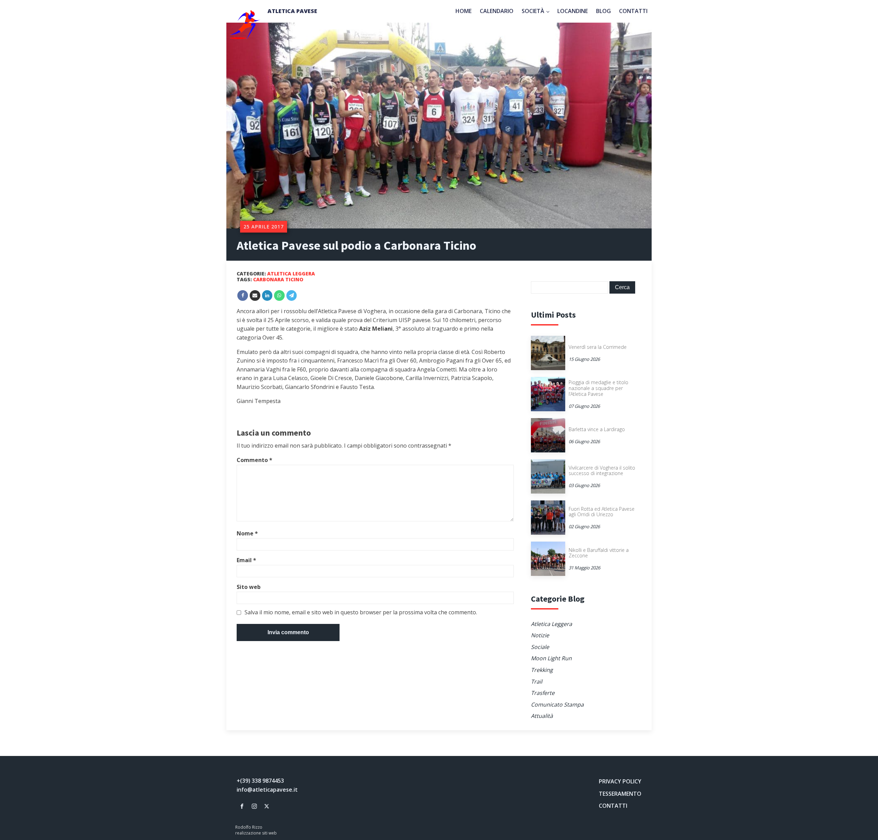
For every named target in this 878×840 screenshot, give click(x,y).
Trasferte (543, 693)
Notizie (540, 635)
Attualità (542, 716)
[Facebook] (242, 295)
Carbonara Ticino (278, 279)
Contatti (633, 11)
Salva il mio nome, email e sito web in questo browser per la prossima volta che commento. (361, 613)
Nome (247, 533)
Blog (603, 11)
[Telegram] (291, 295)
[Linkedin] (267, 295)
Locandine (572, 11)
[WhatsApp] (279, 295)
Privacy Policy (620, 781)
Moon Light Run (551, 658)
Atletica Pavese (292, 11)
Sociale (540, 647)
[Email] (255, 295)
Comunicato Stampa (557, 704)
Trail (536, 681)
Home (463, 11)
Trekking (542, 670)
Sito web (249, 587)
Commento (254, 460)
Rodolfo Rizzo (248, 827)
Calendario (496, 11)
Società (533, 11)
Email (246, 560)
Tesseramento (620, 793)
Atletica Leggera (291, 273)
